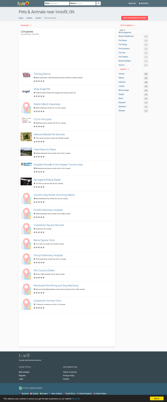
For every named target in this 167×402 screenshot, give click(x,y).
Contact (66, 379)
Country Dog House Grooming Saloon (54, 194)
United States (100, 393)
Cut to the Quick (43, 119)
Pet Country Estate (44, 270)
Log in (133, 3)
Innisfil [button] (123, 69)
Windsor (121, 111)
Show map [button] (25, 25)
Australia (25, 393)
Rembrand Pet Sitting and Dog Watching (56, 285)
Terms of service (70, 372)
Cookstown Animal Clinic (47, 300)
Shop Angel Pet (42, 89)
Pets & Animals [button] (126, 25)
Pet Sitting (122, 44)
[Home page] (23, 3)
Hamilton (122, 82)
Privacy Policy (68, 375)
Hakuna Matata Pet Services (49, 134)
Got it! (156, 398)
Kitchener (122, 106)
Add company (24, 372)
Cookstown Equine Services (49, 225)
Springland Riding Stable (47, 179)
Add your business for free (134, 18)
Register (144, 3)
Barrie (120, 98)
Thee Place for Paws (45, 149)
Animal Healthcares (126, 36)
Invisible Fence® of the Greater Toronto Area (58, 164)
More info (76, 398)
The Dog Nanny (42, 73)
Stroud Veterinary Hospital (48, 255)
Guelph (121, 94)
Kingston (122, 102)
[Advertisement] (62, 53)
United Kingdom (85, 393)
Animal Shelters (124, 61)
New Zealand (56, 393)
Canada (35, 393)
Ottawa (121, 78)
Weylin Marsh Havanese (47, 104)
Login (21, 379)
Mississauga (123, 90)
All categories (125, 32)
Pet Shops (122, 40)
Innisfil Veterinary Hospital (48, 209)
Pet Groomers (124, 49)
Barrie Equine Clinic (44, 240)
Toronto (121, 74)
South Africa (70, 393)
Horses (121, 65)
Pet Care (121, 53)
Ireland (44, 393)
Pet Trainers (123, 57)
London (121, 86)
